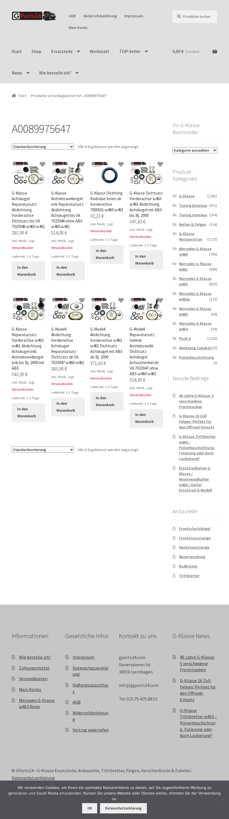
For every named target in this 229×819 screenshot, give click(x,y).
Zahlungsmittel (34, 668)
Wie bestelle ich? (55, 73)
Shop (36, 51)
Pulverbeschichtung (196, 357)
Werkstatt (99, 51)
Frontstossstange (195, 538)
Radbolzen (188, 566)
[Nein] (222, 800)
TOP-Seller (129, 51)
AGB (72, 15)
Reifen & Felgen (192, 224)
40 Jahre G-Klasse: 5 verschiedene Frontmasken (196, 401)
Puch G (185, 338)
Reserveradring (192, 556)
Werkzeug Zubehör (195, 347)
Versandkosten (23, 248)
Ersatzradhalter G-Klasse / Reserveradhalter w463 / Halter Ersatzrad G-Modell (195, 479)
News (17, 73)
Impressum (134, 15)
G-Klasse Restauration (190, 236)
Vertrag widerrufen (91, 730)
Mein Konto (78, 27)
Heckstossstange (194, 547)
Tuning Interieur (193, 214)
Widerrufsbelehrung (100, 15)
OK (89, 808)
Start (17, 51)
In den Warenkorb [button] (26, 271)
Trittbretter (189, 575)
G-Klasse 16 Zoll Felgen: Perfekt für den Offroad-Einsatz (196, 421)
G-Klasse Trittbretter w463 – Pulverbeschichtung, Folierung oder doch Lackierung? (197, 447)
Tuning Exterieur (193, 205)
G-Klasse (186, 195)
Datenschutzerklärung (33, 778)
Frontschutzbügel (194, 528)
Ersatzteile (62, 51)
